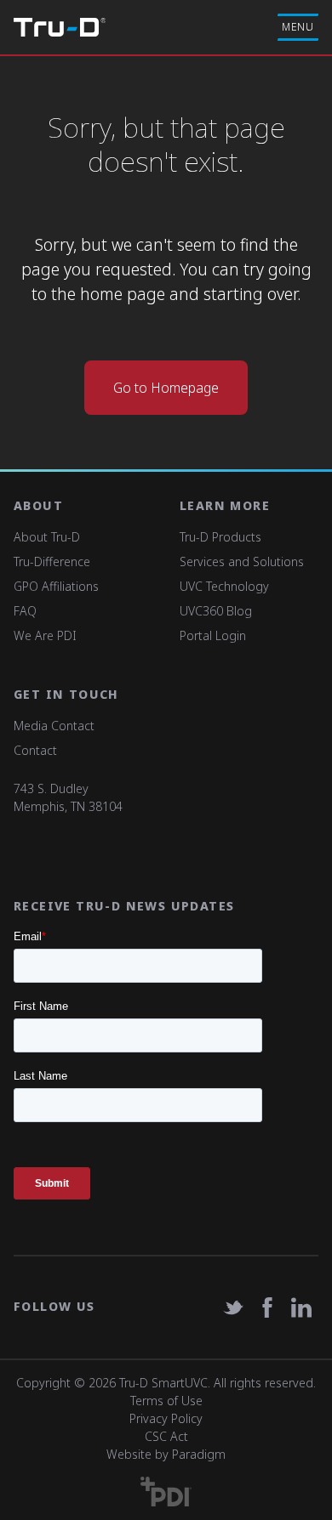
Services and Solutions (242, 561)
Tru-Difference (52, 561)
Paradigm (199, 1454)
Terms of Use (166, 1400)
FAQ (25, 611)
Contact (35, 750)
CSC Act (166, 1436)
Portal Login (213, 635)
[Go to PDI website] (166, 1491)
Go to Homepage (166, 387)
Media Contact (54, 725)
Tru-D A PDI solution (60, 27)
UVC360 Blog (216, 611)
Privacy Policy (166, 1418)
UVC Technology (224, 586)
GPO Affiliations (56, 586)
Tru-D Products (220, 537)
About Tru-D (47, 537)
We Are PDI (45, 635)
